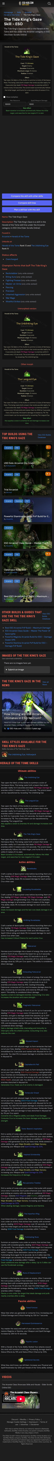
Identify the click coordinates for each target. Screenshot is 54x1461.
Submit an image (16, 669)
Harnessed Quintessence (32, 1323)
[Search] (49, 3)
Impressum (33, 1422)
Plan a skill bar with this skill (27, 209)
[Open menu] (3, 3)
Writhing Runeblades (31, 920)
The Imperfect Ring (31, 1214)
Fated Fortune (31, 1307)
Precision (10, 291)
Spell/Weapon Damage (39, 101)
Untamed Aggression (15, 294)
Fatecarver (32, 946)
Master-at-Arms (14, 284)
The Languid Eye (27, 379)
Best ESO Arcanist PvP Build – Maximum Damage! (28, 627)
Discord (15, 1419)
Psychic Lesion (32, 1341)
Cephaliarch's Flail (32, 1064)
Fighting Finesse (13, 280)
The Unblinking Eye (39, 245)
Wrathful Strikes (13, 301)
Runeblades (32, 868)
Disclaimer (35, 1424)
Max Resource (15, 101)
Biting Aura (11, 276)
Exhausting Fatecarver (32, 972)
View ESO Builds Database (46, 616)
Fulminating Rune (32, 1237)
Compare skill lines (27, 203)
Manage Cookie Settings (16, 1422)
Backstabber (12, 273)
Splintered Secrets (31, 1360)
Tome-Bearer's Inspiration (31, 1129)
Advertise (24, 1424)
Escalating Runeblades (32, 889)
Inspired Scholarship (32, 1154)
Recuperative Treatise (32, 1183)
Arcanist (28, 12)
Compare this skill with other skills (27, 196)
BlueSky (23, 1419)
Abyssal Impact (32, 1041)
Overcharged (12, 259)
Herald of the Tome (12, 15)
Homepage (8, 12)
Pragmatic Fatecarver (31, 1005)
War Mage (10, 298)
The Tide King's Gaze (27, 56)
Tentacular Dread (32, 1093)
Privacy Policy (34, 1419)
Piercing (9, 287)
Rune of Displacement (32, 1273)
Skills (19, 12)
